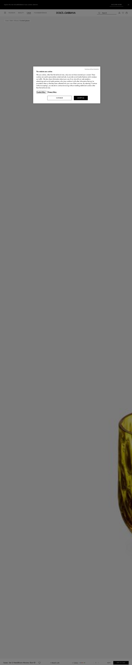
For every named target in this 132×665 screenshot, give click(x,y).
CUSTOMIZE (59, 98)
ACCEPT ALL (80, 98)
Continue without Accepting (92, 69)
